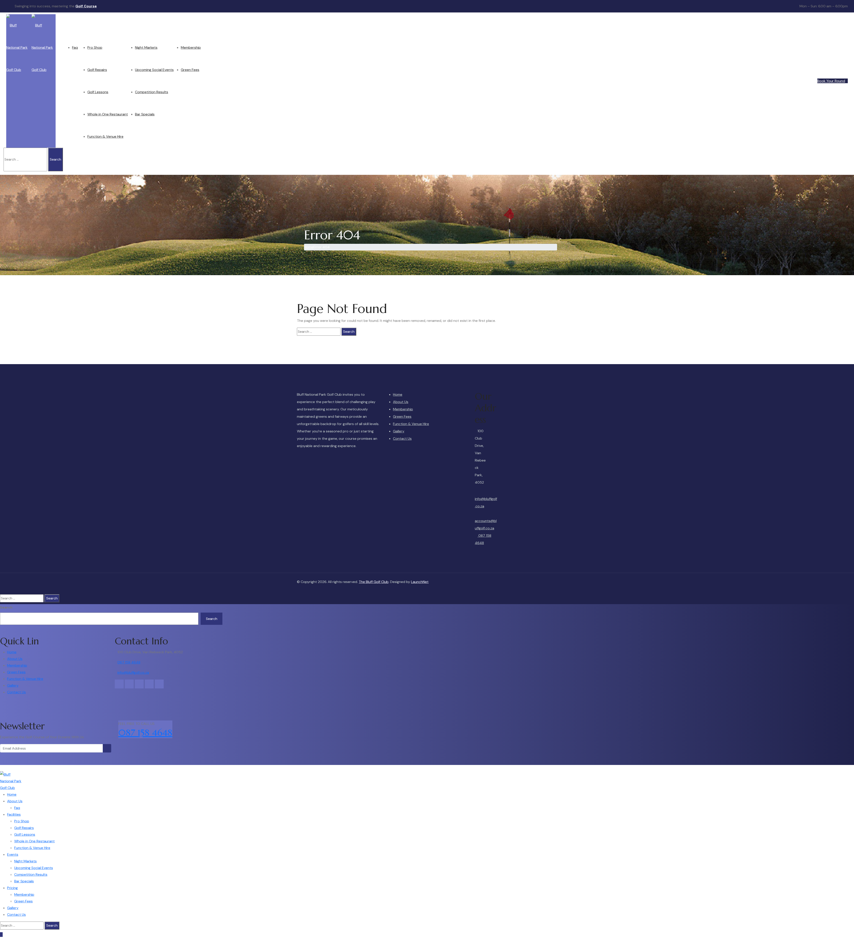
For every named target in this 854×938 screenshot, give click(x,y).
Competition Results (151, 92)
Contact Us (221, 25)
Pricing (179, 25)
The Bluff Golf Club (374, 581)
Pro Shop (94, 47)
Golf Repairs (97, 69)
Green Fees (190, 69)
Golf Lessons (97, 92)
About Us (72, 25)
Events (133, 25)
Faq (75, 47)
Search (6, 607)
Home (60, 25)
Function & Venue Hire (105, 136)
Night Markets (146, 47)
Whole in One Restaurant (107, 114)
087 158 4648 (483, 539)
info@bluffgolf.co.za (486, 502)
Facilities (87, 25)
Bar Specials (145, 114)
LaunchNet (420, 581)
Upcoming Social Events (154, 69)
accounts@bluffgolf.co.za (486, 524)
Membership (191, 47)
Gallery (206, 25)
